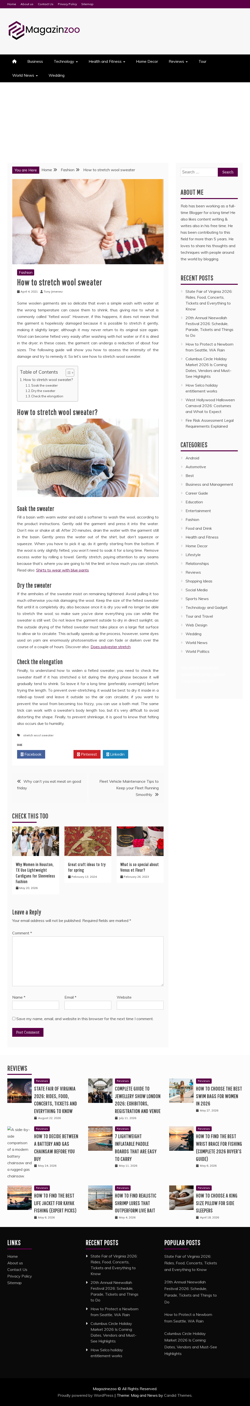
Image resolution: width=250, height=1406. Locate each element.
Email (70, 997)
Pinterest (88, 754)
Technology (64, 61)
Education (194, 501)
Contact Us (45, 4)
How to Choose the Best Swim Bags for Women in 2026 (219, 1096)
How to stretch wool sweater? (48, 379)
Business (35, 61)
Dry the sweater (43, 391)
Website (124, 997)
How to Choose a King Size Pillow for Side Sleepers (217, 1203)
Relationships (197, 563)
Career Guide (197, 493)
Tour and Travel (199, 616)
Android (192, 457)
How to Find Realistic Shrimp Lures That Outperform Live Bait (135, 1203)
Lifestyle (193, 554)
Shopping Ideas (199, 581)
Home (11, 4)
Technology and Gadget (207, 607)
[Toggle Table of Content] (67, 373)
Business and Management (209, 484)
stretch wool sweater (38, 735)
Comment (22, 932)
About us (27, 4)
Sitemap (87, 4)
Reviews (176, 61)
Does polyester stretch (111, 646)
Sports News (197, 598)
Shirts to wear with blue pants (62, 570)
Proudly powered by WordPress (86, 1395)
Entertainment (198, 510)
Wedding (56, 75)
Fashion (25, 272)
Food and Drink (199, 528)
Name (18, 997)
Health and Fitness (105, 61)
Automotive (196, 466)
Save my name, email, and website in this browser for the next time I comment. (85, 1018)
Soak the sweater (44, 385)
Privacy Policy (67, 4)
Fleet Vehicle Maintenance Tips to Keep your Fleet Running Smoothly (129, 788)
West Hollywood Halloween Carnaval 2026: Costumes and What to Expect (210, 405)
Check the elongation (47, 396)
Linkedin (117, 754)
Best (190, 475)
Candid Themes (178, 1395)
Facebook (32, 754)
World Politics (198, 651)
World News (23, 75)
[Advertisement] (125, 119)
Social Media (197, 589)
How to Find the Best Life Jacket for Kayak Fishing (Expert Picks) (55, 1203)
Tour (202, 61)
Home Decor (147, 61)
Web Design (196, 625)
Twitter (61, 754)
